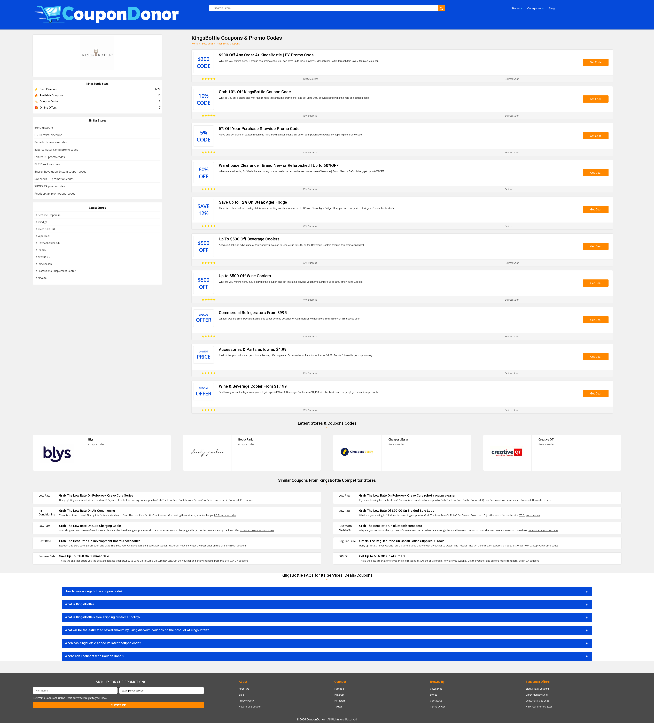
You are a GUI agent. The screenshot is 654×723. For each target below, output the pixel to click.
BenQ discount (43, 128)
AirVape (42, 277)
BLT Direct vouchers (47, 164)
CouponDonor (316, 719)
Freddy (41, 250)
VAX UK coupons (239, 560)
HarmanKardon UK (48, 243)
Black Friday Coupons (537, 688)
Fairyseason (44, 263)
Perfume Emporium (48, 215)
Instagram (340, 700)
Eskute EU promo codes (49, 157)
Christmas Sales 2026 (537, 700)
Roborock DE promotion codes (54, 179)
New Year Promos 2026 (539, 706)
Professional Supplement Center (56, 270)
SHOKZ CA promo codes (49, 186)
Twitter (338, 706)
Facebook (339, 688)
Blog (241, 694)
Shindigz (42, 222)
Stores (433, 694)
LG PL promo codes (225, 515)
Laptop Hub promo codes (544, 545)
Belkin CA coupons (529, 560)
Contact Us (436, 700)
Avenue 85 (43, 256)
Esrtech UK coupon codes (50, 142)
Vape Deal (43, 236)
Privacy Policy (246, 700)
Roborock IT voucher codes (536, 500)
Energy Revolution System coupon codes (60, 171)
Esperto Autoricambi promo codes (56, 149)
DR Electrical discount (48, 135)
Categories (436, 688)
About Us (244, 688)
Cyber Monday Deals (537, 694)
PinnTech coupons (236, 545)
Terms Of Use (438, 706)
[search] (441, 8)
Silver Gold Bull (46, 229)
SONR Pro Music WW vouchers (257, 530)
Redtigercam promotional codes (54, 193)
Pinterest (339, 694)
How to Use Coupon (250, 706)
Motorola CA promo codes (543, 530)
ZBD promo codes (529, 515)
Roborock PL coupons (241, 500)
